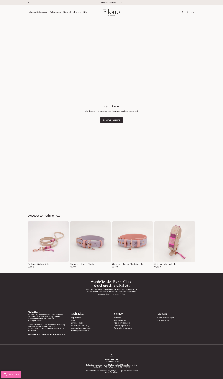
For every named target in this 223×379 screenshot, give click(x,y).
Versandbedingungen (80, 328)
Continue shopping (111, 120)
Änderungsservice (122, 325)
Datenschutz (77, 323)
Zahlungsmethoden (80, 330)
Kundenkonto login (165, 317)
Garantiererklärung (123, 328)
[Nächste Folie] (192, 2)
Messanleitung (120, 320)
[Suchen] (182, 12)
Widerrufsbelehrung (80, 325)
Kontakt (117, 317)
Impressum (76, 317)
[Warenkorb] (192, 12)
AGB (73, 320)
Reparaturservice (122, 323)
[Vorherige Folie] (28, 2)
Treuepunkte (163, 320)
